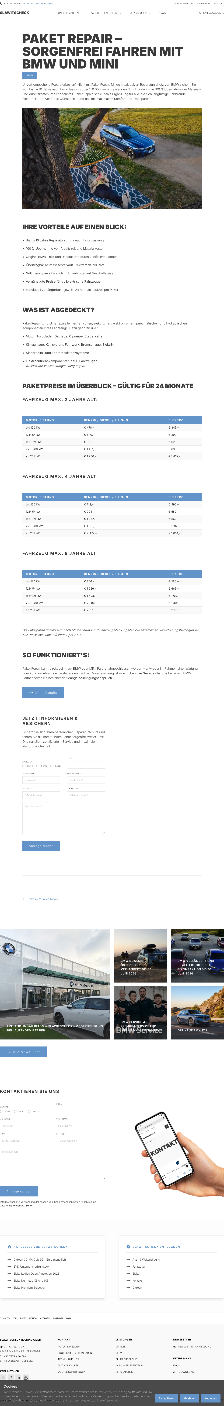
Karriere (202, 3)
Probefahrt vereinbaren (75, 1352)
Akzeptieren (166, 1398)
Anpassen (210, 1398)
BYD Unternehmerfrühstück (31, 1266)
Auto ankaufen (68, 1365)
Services (121, 1352)
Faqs (176, 1365)
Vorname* (28, 773)
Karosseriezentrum (129, 1365)
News (162, 12)
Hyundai (58, 1318)
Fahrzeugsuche (126, 1359)
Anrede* (27, 761)
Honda (33, 1318)
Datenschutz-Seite (20, 1205)
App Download (183, 1371)
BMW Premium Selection (29, 1287)
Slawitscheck (8, 1318)
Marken (120, 1346)
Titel (71, 758)
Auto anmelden (69, 1346)
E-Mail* (26, 788)
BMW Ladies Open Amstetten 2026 (36, 1273)
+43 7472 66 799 (12, 3)
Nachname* (74, 773)
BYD (68, 1318)
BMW (135, 1273)
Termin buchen (68, 1359)
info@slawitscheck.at (20, 1360)
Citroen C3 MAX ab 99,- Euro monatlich (39, 1259)
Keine (58, 766)
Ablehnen (189, 1398)
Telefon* (72, 788)
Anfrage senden (41, 846)
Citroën (137, 1287)
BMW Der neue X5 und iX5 (30, 1280)
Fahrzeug (138, 1266)
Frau (44, 766)
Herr (30, 766)
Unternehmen (182, 3)
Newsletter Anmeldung (194, 1346)
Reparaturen (124, 1371)
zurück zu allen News (43, 899)
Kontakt (219, 3)
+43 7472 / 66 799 (15, 1356)
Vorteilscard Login (72, 1371)
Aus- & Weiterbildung (146, 1259)
